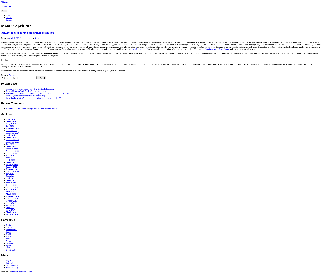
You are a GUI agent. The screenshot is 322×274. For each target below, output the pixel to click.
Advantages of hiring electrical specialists (27, 32)
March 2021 (11, 180)
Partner (9, 20)
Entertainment (11, 230)
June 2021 (10, 176)
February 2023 (12, 149)
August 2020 (11, 189)
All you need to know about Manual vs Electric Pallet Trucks (30, 89)
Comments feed (12, 265)
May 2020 (10, 192)
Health (8, 234)
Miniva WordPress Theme (21, 272)
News (8, 241)
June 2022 (10, 158)
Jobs (8, 239)
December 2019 (12, 196)
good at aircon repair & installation (215, 49)
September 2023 (12, 142)
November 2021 (12, 171)
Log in (8, 261)
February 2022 (12, 164)
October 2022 (11, 153)
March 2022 (11, 162)
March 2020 (11, 194)
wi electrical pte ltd (140, 49)
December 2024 (12, 128)
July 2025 (10, 126)
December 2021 (12, 169)
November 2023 (12, 140)
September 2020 (12, 187)
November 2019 (12, 198)
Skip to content (7, 2)
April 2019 (10, 210)
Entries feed (10, 263)
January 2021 (11, 183)
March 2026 (11, 121)
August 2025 (11, 124)
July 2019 (10, 205)
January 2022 (11, 167)
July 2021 (10, 174)
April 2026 (10, 119)
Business (12, 75)
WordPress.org (12, 267)
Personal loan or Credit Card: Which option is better (26, 91)
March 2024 (11, 137)
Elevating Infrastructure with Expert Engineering (25, 96)
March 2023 (11, 146)
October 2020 (11, 185)
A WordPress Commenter (16, 108)
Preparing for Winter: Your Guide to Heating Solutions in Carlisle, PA (33, 98)
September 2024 (12, 133)
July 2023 (10, 144)
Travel (8, 248)
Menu (4, 11)
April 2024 (10, 135)
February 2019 (12, 214)
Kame (37, 38)
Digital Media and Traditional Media (43, 108)
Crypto (9, 227)
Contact (9, 17)
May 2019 (10, 208)
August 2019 (11, 203)
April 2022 (10, 160)
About (8, 15)
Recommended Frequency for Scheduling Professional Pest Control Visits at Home (39, 93)
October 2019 (11, 201)
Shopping (10, 243)
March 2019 (11, 212)
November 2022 (12, 151)
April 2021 (10, 178)
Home (8, 236)
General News (6, 6)
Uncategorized (12, 250)
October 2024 (11, 131)
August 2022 (11, 155)
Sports (8, 245)
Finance (9, 232)
